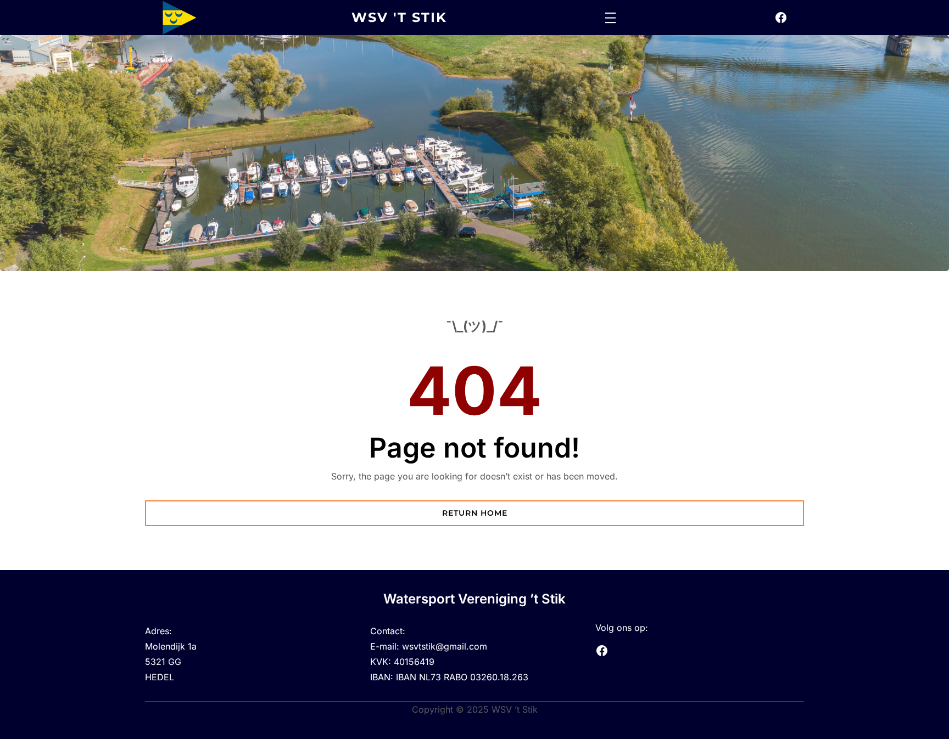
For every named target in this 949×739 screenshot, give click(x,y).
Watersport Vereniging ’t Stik (474, 599)
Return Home (474, 513)
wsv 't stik (399, 17)
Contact (386, 630)
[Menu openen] (610, 18)
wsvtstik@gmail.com (444, 646)
